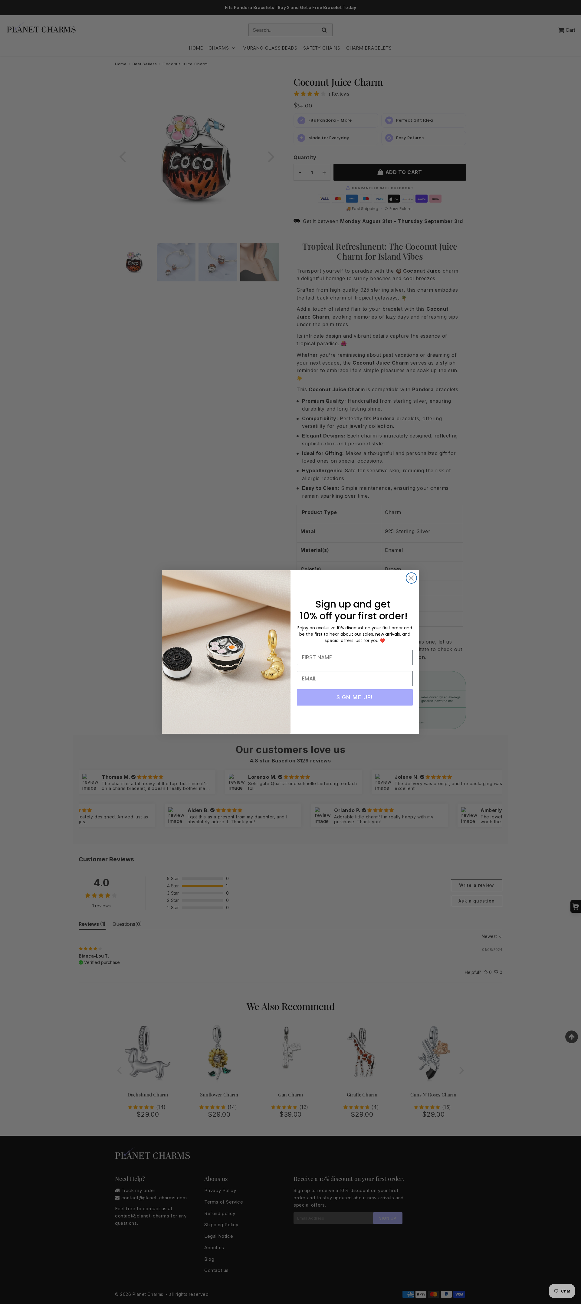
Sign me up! (354, 697)
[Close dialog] (411, 578)
